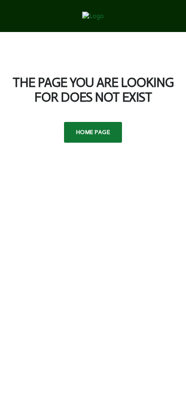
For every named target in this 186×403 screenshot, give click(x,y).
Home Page (93, 132)
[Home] (93, 15)
